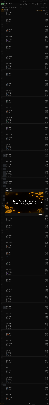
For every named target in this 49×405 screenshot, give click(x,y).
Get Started (40, 214)
